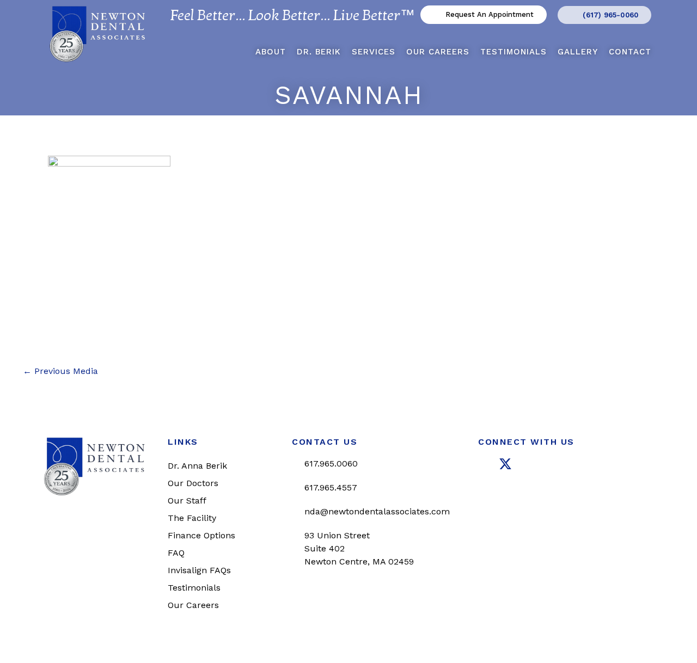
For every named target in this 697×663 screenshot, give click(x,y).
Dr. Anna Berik (197, 466)
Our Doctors (193, 483)
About (270, 52)
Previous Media (60, 371)
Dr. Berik (319, 52)
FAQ (176, 553)
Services (373, 52)
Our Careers (437, 52)
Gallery (578, 52)
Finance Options (201, 535)
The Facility (192, 518)
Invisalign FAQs (199, 570)
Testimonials (513, 52)
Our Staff (187, 500)
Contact (630, 52)
